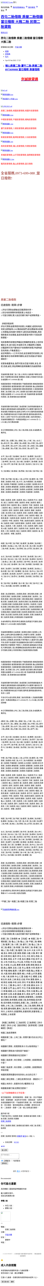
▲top (3, 1146)
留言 (24, 1136)
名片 (7, 57)
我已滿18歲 (5, 1282)
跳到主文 (4, 33)
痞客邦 (19, 1136)
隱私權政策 (37, 1254)
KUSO (16, 1142)
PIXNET (9, 1254)
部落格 (7, 54)
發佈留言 (4, 1163)
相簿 (7, 51)
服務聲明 (23, 1256)
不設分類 (18, 47)
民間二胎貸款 (6, 1121)
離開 (12, 1282)
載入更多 (4, 1150)
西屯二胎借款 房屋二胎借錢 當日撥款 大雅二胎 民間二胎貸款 (22, 22)
